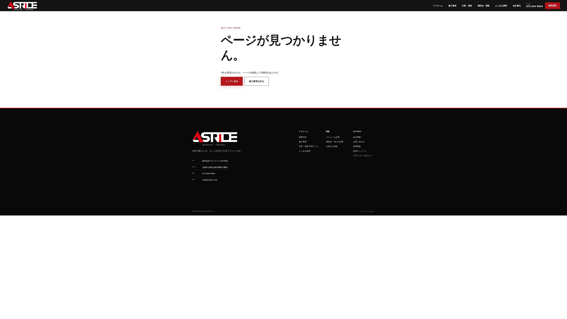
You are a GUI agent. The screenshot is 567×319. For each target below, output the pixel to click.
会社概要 (357, 137)
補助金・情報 (484, 5)
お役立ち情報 (332, 146)
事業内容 (303, 137)
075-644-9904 (534, 5)
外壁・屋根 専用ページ (309, 146)
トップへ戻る (231, 81)
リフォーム (438, 5)
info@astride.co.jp (209, 180)
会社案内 (517, 5)
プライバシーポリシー (362, 155)
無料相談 (553, 5)
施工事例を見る (256, 81)
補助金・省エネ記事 (334, 141)
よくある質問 (501, 5)
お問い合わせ (359, 141)
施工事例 (452, 5)
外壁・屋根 (467, 5)
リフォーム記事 (332, 137)
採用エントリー (359, 151)
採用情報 (357, 146)
